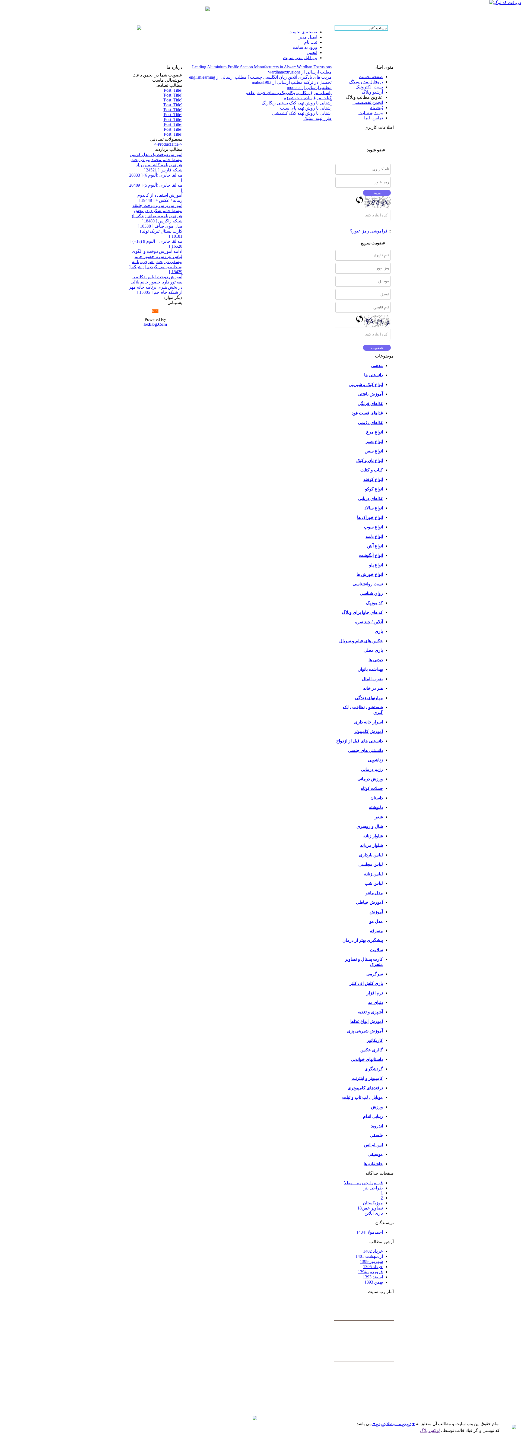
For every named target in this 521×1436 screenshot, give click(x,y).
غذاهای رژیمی (370, 422)
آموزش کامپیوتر (368, 731)
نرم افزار (375, 993)
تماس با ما (373, 118)
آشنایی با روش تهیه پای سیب (306, 108)
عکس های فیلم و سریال (361, 641)
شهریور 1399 (371, 1261)
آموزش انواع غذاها (366, 1021)
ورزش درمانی (370, 779)
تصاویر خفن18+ (369, 1208)
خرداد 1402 (373, 1251)
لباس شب (373, 883)
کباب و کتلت (371, 470)
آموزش (376, 912)
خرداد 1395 (373, 1266)
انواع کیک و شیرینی (366, 384)
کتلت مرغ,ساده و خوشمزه (308, 97)
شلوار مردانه (371, 845)
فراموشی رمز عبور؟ (368, 231)
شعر (379, 817)
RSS (155, 311)
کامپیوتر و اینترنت (367, 1078)
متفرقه (376, 930)
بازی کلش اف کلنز (366, 983)
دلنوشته (376, 807)
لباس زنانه (373, 874)
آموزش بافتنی (370, 394)
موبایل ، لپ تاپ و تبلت (362, 1097)
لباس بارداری (371, 855)
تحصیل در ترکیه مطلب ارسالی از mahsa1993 (292, 82)
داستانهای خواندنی (367, 1059)
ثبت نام (376, 107)
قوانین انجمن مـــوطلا (363, 1182)
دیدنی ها (375, 660)
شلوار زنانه (373, 836)
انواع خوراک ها (370, 517)
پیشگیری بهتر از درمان (362, 940)
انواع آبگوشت (371, 555)
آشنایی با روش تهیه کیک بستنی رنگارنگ (297, 103)
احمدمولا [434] (370, 1232)
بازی (379, 631)
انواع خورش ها (370, 574)
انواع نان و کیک (369, 460)
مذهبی (377, 365)
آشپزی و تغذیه (370, 1012)
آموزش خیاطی (369, 902)
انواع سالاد (373, 508)
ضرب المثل (372, 678)
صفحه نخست (371, 76)
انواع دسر (374, 441)
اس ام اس (373, 1145)
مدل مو (376, 921)
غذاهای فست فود (367, 413)
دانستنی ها (373, 375)
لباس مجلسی (370, 864)
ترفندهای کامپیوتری (365, 1088)
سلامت (376, 949)
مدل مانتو (374, 893)
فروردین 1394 (370, 1271)
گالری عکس (371, 1050)
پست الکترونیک (369, 87)
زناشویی (375, 760)
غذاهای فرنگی (370, 403)
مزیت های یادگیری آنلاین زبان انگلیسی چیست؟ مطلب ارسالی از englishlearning (260, 77)
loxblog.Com (155, 324)
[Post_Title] (172, 90)
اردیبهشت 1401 (369, 1256)
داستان (376, 798)
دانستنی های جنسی (365, 750)
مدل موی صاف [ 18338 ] (160, 226)
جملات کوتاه (372, 788)
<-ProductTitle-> (168, 144)
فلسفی (376, 1135)
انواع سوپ (373, 527)
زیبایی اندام (373, 1116)
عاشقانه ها (373, 1163)
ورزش (377, 1107)
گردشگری (373, 1069)
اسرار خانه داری (368, 722)
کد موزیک (374, 603)
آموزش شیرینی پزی (365, 1031)
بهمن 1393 (373, 1282)
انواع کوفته (373, 479)
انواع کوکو (374, 489)
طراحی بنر (373, 1188)
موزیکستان (373, 1203)
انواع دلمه (374, 536)
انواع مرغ (374, 432)
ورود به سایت (370, 112)
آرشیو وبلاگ (372, 92)
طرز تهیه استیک (317, 118)
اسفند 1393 (373, 1277)
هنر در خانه (373, 688)
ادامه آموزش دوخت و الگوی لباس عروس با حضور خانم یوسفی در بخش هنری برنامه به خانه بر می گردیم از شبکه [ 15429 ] (155, 261)
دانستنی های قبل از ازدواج (359, 741)
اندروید (377, 1126)
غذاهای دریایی (370, 498)
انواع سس (374, 451)
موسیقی (375, 1154)
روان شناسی (371, 593)
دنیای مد (375, 1002)
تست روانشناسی (367, 584)
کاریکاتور (375, 1040)
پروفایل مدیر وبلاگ (366, 81)
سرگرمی (374, 974)
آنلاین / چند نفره (369, 622)
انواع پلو (376, 565)
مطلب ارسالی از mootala (309, 87)
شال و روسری (370, 826)
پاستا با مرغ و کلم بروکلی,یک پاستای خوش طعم (289, 92)
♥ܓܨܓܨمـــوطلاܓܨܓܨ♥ (393, 1423)
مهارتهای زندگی (369, 697)
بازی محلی (373, 650)
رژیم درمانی (372, 769)
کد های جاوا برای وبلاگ (362, 612)
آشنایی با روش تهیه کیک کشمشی (302, 113)
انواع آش (375, 546)
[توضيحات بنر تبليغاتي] (207, 9)
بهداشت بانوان (370, 669)
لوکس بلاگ (430, 1430)
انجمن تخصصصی (367, 102)
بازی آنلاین (373, 1213)
